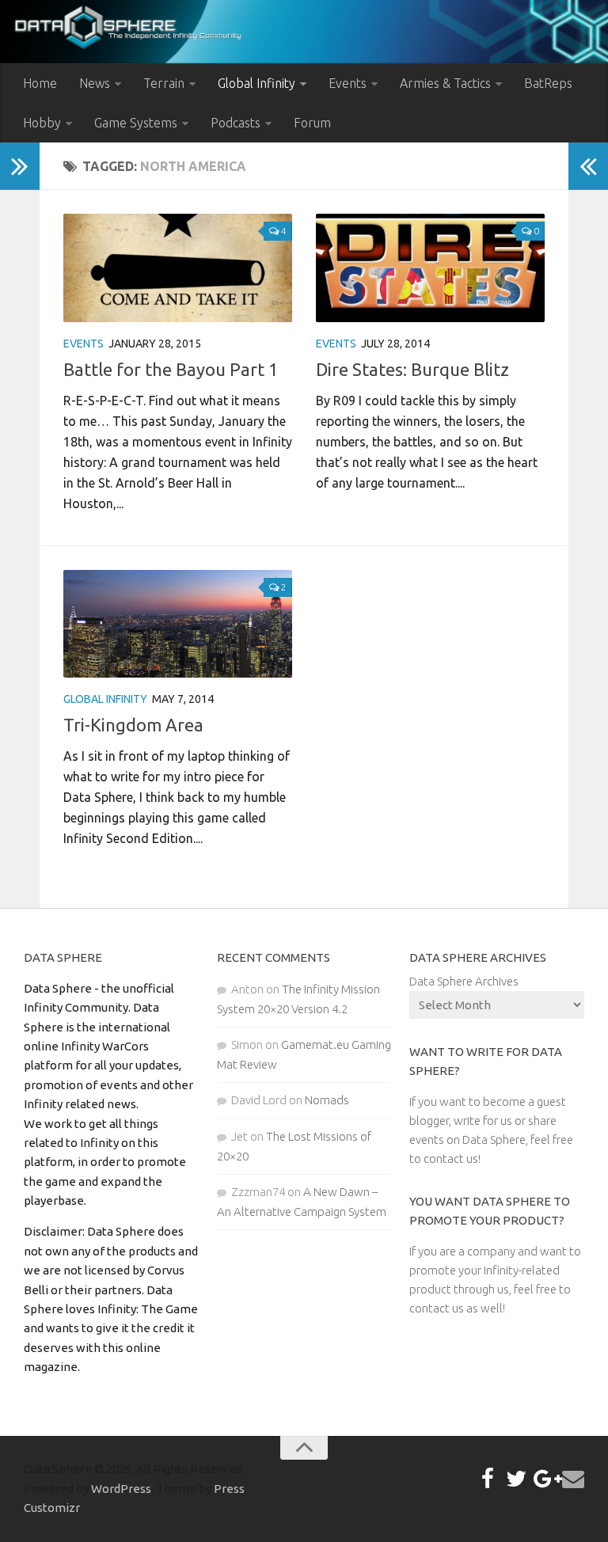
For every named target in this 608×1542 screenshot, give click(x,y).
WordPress (121, 1488)
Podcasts (235, 123)
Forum (312, 123)
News (94, 83)
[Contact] (573, 1479)
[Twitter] (516, 1479)
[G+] (545, 1479)
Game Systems (135, 123)
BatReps (548, 83)
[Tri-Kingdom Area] (177, 624)
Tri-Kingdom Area (133, 725)
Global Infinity (256, 83)
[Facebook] (488, 1479)
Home (40, 83)
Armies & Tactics (445, 83)
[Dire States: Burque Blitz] (430, 267)
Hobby (42, 123)
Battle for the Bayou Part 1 (170, 369)
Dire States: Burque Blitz (412, 369)
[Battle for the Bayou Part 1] (177, 267)
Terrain (163, 83)
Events (348, 83)
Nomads (327, 1100)
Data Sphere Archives (464, 981)
